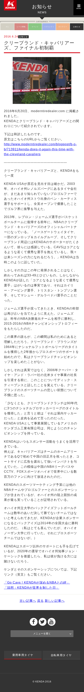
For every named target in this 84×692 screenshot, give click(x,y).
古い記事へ (28, 600)
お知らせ (76, 27)
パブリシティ (49, 27)
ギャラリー (62, 27)
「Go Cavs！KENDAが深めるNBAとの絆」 (37, 582)
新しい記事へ (55, 600)
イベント (35, 27)
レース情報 (21, 27)
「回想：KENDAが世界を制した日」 (31, 587)
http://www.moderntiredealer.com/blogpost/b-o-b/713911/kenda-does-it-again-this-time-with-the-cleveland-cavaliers (40, 149)
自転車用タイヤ (61, 655)
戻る (40, 600)
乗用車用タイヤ (22, 655)
